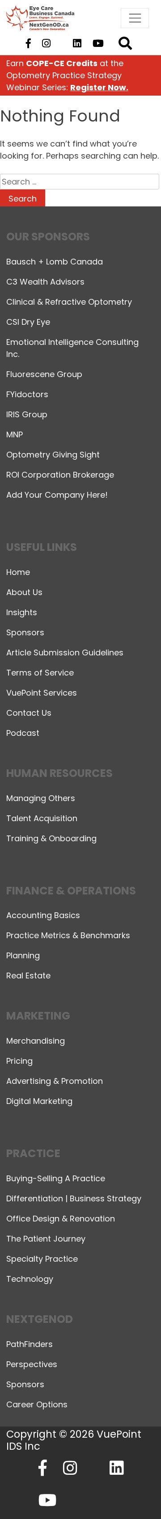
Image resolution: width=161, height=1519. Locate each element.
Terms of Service (40, 672)
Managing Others (40, 798)
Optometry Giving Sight (53, 454)
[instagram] (46, 43)
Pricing (19, 1060)
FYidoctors (27, 394)
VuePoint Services (41, 692)
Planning (23, 955)
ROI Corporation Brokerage (60, 474)
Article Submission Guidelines (64, 652)
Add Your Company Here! (57, 494)
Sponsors (25, 632)
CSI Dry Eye (28, 321)
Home (18, 572)
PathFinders (29, 1344)
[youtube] (98, 43)
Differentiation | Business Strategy (73, 1198)
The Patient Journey (45, 1238)
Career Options (37, 1404)
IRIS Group (26, 414)
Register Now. (99, 87)
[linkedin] (77, 43)
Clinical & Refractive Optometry (69, 301)
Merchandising (35, 1040)
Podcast (22, 733)
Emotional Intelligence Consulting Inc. (72, 348)
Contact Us (28, 712)
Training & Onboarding (51, 838)
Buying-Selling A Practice (55, 1178)
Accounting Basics (43, 915)
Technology (29, 1278)
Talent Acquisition (41, 818)
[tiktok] (61, 43)
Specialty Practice (42, 1258)
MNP (14, 434)
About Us (24, 592)
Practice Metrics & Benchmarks (68, 935)
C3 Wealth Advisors (45, 281)
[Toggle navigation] (135, 18)
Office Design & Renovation (60, 1218)
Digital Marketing (39, 1101)
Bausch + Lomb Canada (54, 261)
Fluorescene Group (44, 374)
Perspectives (31, 1364)
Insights (21, 612)
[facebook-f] (28, 43)
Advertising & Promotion (54, 1081)
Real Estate (28, 975)
